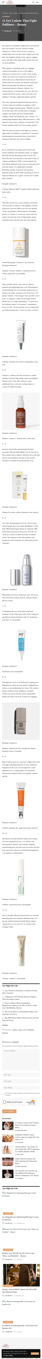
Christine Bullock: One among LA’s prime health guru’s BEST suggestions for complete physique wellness (27, 1149)
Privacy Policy (9, 1355)
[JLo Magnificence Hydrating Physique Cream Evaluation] (21, 1203)
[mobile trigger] (4, 2)
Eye (24, 1030)
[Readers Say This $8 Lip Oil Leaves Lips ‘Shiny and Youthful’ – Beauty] (21, 1239)
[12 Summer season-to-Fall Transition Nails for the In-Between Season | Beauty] (7, 1126)
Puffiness (5, 1033)
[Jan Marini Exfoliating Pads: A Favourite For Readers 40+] (21, 1311)
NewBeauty (30, 1030)
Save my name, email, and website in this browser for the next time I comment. (22, 1094)
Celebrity (6, 16)
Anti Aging (20, 1142)
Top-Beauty (8, 31)
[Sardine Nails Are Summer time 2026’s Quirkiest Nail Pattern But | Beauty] (7, 1162)
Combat (14, 1030)
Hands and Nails (22, 1130)
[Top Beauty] (10, 2)
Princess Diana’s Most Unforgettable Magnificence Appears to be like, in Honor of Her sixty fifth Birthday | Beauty (19, 1005)
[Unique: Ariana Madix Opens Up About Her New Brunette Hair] (21, 1275)
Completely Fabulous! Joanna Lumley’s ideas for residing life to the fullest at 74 (27, 1137)
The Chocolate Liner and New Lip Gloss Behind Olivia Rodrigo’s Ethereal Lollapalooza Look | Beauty (26, 1173)
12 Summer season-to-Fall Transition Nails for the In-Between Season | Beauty (27, 1125)
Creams (20, 1030)
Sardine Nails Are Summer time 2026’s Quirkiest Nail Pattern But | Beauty (26, 1161)
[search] (33, 2)
